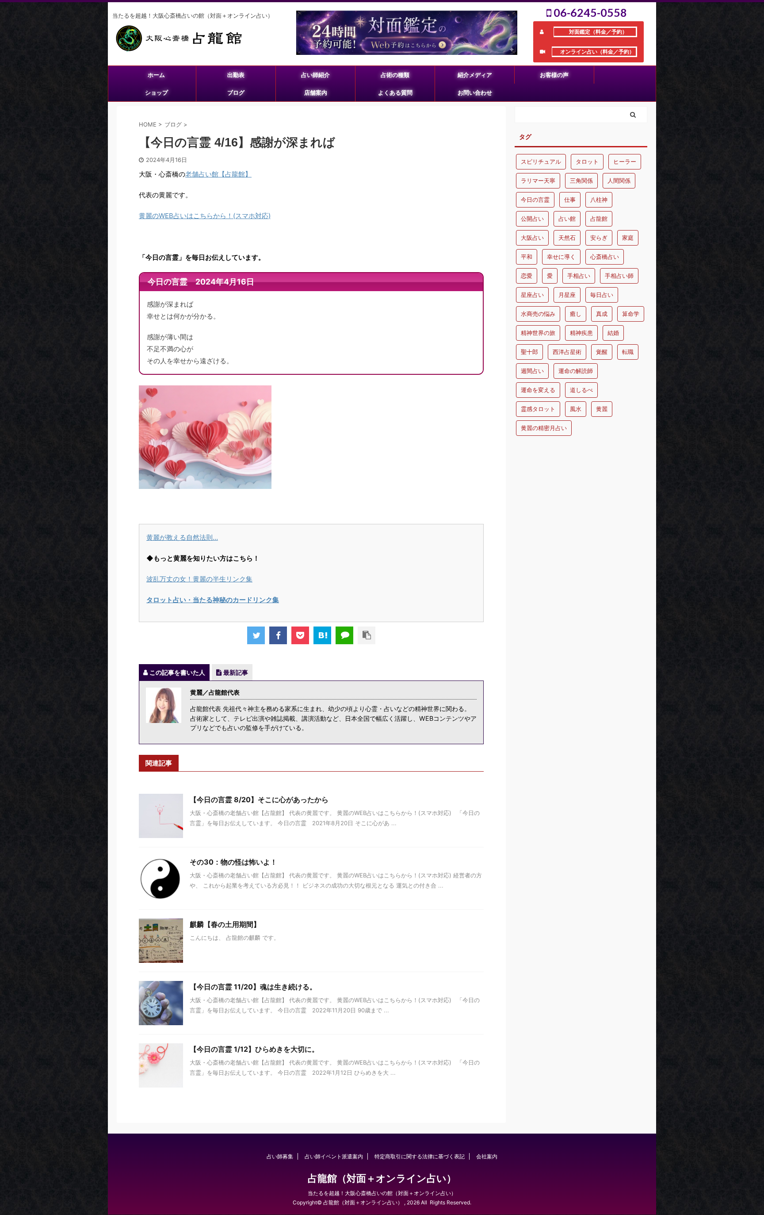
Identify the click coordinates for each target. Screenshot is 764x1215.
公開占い (532, 218)
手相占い (578, 275)
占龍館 (598, 218)
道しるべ (581, 389)
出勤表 (235, 74)
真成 (601, 313)
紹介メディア (475, 74)
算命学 (630, 313)
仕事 (570, 199)
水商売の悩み (538, 313)
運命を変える (538, 389)
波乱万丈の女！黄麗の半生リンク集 (199, 579)
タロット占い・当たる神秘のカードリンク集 (212, 600)
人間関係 (618, 180)
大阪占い (532, 237)
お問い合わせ (475, 92)
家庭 (628, 237)
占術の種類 (395, 74)
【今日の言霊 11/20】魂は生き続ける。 (253, 986)
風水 (575, 408)
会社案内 (486, 1156)
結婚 (613, 332)
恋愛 (526, 275)
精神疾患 (581, 332)
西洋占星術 (567, 351)
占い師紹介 (315, 74)
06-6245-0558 (589, 12)
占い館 (567, 218)
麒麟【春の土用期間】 (225, 924)
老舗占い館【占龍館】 (218, 174)
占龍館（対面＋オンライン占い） (382, 1178)
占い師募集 (280, 1156)
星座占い (532, 294)
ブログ (235, 92)
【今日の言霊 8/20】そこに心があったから (259, 799)
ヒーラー (624, 161)
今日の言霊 (535, 199)
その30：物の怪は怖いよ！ (233, 861)
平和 (526, 256)
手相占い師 (619, 275)
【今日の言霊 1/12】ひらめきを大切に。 (254, 1049)
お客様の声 (554, 74)
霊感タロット (538, 408)
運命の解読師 (575, 370)
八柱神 (598, 199)
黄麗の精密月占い (544, 427)
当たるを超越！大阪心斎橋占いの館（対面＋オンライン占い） (382, 1193)
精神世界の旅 (538, 332)
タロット (587, 161)
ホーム (156, 74)
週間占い (532, 370)
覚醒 (601, 351)
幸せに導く (561, 256)
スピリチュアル (541, 161)
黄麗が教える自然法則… (182, 537)
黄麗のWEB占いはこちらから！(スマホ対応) (205, 215)
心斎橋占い (604, 256)
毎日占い (601, 294)
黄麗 (601, 408)
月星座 (567, 294)
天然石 (567, 237)
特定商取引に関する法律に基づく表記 (419, 1156)
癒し (575, 313)
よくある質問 (395, 92)
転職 (628, 351)
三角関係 (581, 180)
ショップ (156, 92)
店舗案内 (315, 92)
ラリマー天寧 (538, 180)
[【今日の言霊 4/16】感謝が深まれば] (322, 635)
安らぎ (598, 237)
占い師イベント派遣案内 (334, 1156)
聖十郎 (529, 351)
